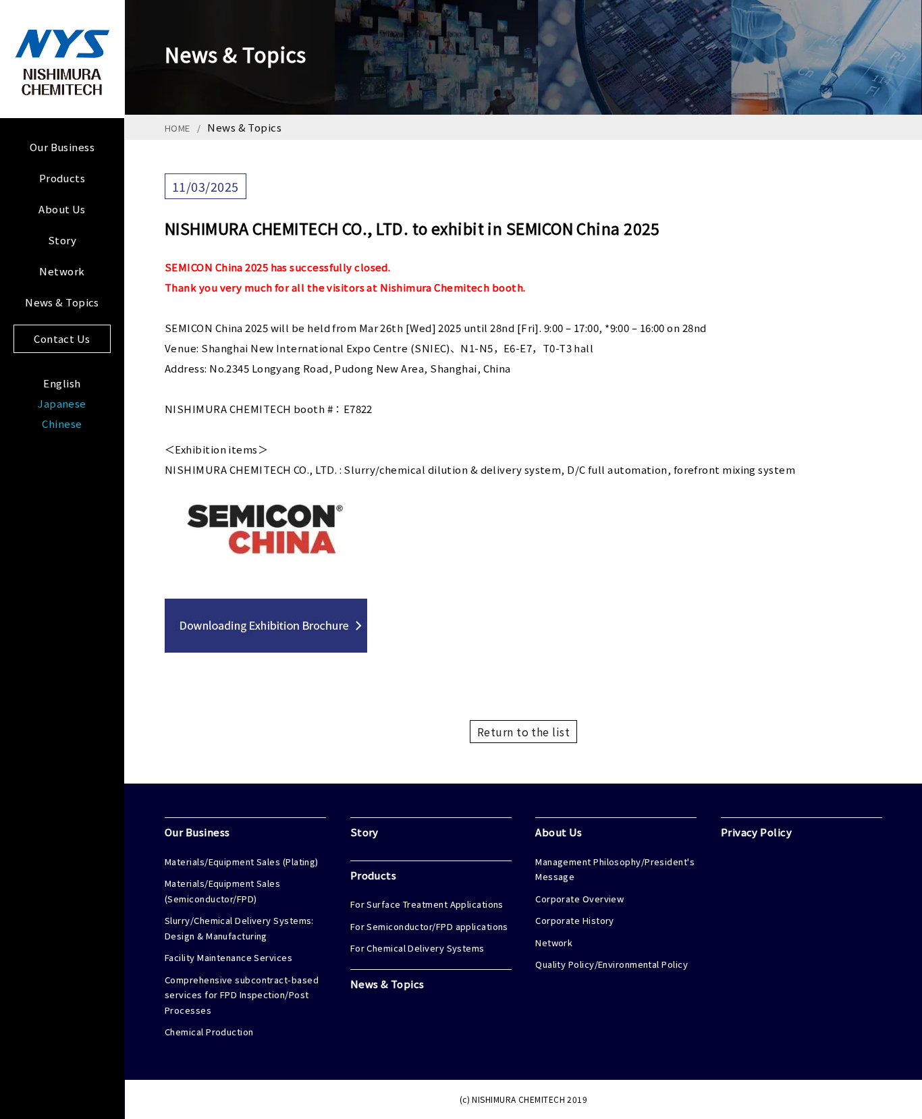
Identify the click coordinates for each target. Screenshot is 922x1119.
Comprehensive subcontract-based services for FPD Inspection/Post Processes (242, 994)
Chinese (62, 423)
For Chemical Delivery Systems (417, 947)
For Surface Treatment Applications (427, 904)
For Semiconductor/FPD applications (429, 926)
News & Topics (62, 302)
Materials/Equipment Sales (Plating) (242, 861)
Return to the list (523, 732)
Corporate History (574, 920)
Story (62, 240)
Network (61, 271)
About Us (62, 209)
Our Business (62, 147)
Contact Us (62, 338)
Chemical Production (209, 1031)
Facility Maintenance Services (228, 957)
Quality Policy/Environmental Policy (611, 964)
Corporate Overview (579, 898)
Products (62, 178)
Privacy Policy (756, 832)
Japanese (62, 403)
